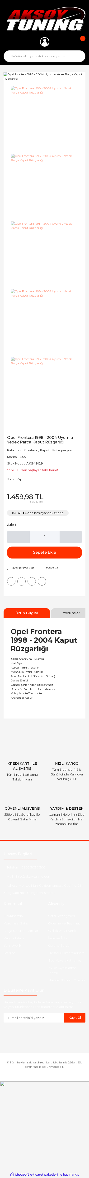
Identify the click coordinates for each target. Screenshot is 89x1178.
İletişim (9, 953)
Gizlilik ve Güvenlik (63, 931)
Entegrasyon (62, 450)
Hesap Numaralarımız (66, 953)
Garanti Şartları (59, 945)
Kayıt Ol (75, 1017)
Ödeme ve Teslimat (64, 923)
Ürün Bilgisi (26, 613)
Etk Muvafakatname (64, 960)
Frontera (30, 450)
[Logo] (44, 18)
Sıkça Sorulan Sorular (21, 931)
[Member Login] (45, 42)
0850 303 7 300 (33, 867)
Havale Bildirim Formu (66, 980)
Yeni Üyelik (12, 945)
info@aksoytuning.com (33, 876)
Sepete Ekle (44, 552)
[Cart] (79, 42)
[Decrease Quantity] (18, 537)
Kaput (45, 450)
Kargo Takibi (14, 938)
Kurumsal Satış (16, 923)
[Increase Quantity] (71, 537)
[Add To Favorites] (20, 568)
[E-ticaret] (44, 1174)
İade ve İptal (58, 938)
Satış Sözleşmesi (61, 916)
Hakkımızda (13, 916)
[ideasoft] (19, 1174)
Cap (23, 457)
